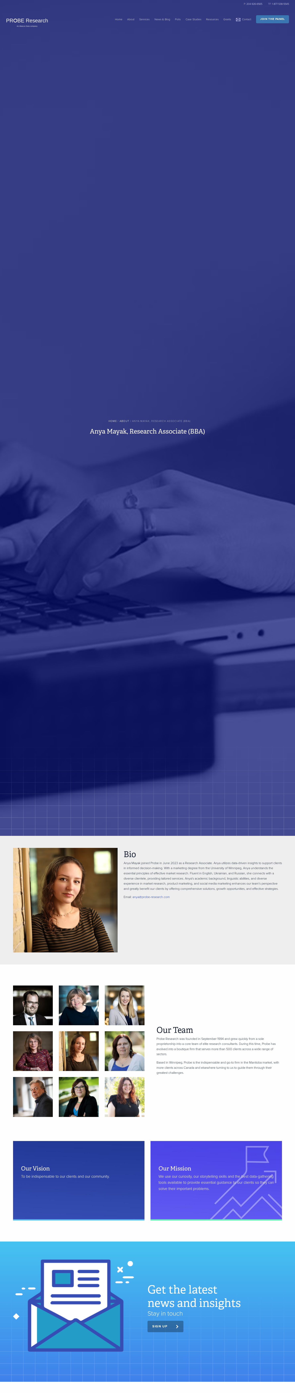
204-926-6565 (254, 4)
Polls (178, 19)
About (130, 19)
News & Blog (162, 19)
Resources (212, 19)
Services (144, 19)
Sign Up (159, 1326)
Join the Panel (272, 19)
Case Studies (193, 19)
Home (118, 19)
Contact (246, 19)
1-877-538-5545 (280, 4)
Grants (227, 19)
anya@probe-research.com (151, 897)
